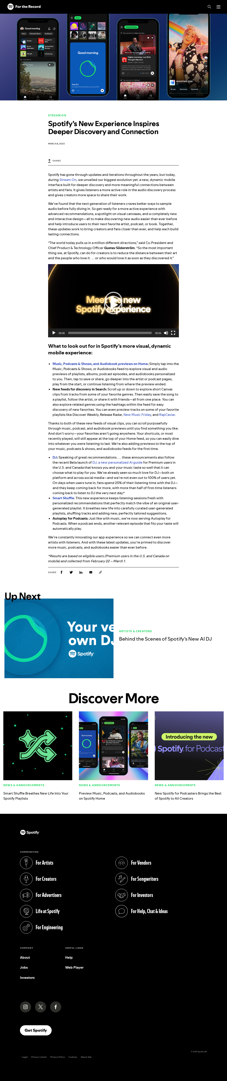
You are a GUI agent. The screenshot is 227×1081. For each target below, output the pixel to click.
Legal (25, 1057)
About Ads (86, 1057)
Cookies (72, 1057)
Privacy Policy (57, 1057)
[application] (113, 301)
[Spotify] (24, 7)
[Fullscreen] (173, 333)
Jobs (24, 967)
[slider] (110, 333)
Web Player (74, 967)
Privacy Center (39, 1057)
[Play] (54, 333)
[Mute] (166, 333)
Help (69, 957)
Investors (27, 977)
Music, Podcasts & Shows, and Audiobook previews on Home (100, 363)
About (25, 957)
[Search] (209, 7)
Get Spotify (38, 1030)
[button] (113, 300)
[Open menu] (218, 6)
